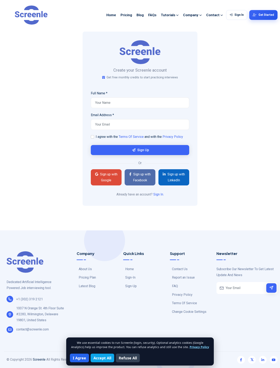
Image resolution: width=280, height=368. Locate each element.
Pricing (126, 15)
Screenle (39, 359)
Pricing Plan (87, 277)
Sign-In (130, 277)
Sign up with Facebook (141, 177)
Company (190, 15)
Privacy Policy (173, 137)
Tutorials (168, 15)
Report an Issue (183, 277)
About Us (85, 269)
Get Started (266, 14)
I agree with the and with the (139, 137)
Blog (140, 15)
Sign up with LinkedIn (176, 177)
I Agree (79, 357)
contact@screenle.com (32, 329)
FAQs (152, 15)
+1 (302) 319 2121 (29, 299)
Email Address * (102, 115)
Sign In (239, 14)
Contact (213, 15)
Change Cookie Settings (189, 312)
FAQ (175, 286)
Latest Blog (87, 286)
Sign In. (158, 194)
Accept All (102, 357)
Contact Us (180, 269)
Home (111, 15)
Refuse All (128, 357)
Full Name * (99, 93)
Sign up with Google (108, 177)
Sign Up (143, 150)
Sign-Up (131, 286)
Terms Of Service (131, 137)
